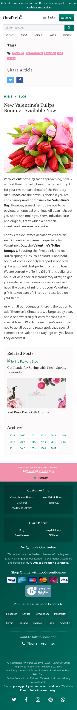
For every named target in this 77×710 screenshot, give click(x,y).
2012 (63, 441)
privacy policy (21, 686)
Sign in (53, 34)
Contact (38, 34)
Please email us (40, 643)
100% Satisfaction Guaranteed (38, 470)
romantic (50, 53)
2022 (22, 435)
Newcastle (65, 622)
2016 (22, 441)
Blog (21, 530)
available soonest (38, 7)
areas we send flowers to (45, 604)
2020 (43, 435)
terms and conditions (47, 686)
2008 (43, 448)
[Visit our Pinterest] (50, 699)
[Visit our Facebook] (26, 699)
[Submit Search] (69, 28)
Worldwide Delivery (22, 507)
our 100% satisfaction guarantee (47, 562)
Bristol (51, 622)
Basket (51, 17)
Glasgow (23, 622)
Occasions (18, 53)
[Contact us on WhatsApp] (63, 699)
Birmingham (42, 613)
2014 (43, 441)
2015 (33, 441)
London (26, 613)
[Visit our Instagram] (38, 699)
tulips (11, 58)
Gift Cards (22, 502)
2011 (12, 448)
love (60, 53)
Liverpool (38, 622)
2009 (33, 448)
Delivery (9, 34)
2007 (53, 448)
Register (67, 34)
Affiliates (53, 535)
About (24, 34)
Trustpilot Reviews (53, 530)
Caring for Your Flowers (22, 497)
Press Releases (22, 535)
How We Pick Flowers (53, 497)
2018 (63, 435)
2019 (53, 435)
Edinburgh (11, 613)
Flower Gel (53, 502)
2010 (22, 448)
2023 (12, 435)
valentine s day (34, 53)
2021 (33, 435)
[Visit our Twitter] (14, 699)
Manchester (60, 613)
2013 (53, 441)
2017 (12, 441)
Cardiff (9, 622)
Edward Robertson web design (38, 690)
